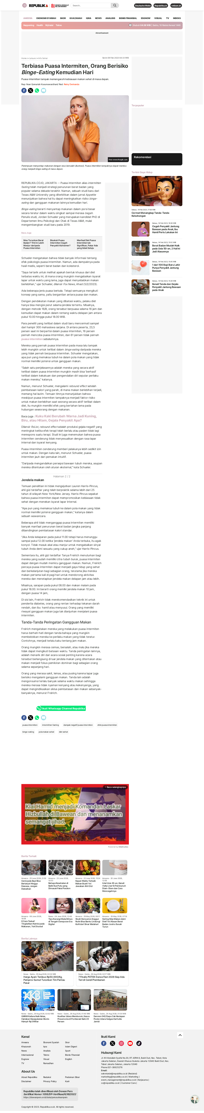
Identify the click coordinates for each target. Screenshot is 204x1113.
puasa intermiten (32, 339)
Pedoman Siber (72, 1077)
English (68, 1059)
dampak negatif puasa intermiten (78, 725)
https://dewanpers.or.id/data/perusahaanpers (45, 1097)
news (98, 18)
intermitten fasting (50, 725)
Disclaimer (26, 1081)
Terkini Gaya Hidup (142, 172)
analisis (110, 18)
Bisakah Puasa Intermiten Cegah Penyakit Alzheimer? (60, 243)
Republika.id (161, 5)
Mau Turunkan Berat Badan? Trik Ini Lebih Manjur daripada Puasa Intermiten (33, 244)
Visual (46, 1059)
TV (167, 18)
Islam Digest (71, 1046)
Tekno (59, 25)
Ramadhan (48, 1063)
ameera (27, 18)
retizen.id (176, 5)
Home (24, 58)
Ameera (25, 1042)
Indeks (177, 18)
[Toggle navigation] (24, 5)
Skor (67, 1042)
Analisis (47, 1050)
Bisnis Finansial (128, 18)
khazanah (76, 18)
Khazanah (26, 1046)
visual (158, 18)
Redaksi (47, 1077)
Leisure (32, 58)
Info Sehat (42, 58)
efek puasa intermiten (107, 725)
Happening (28, 25)
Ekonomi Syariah (46, 18)
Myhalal (49, 25)
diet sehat (63, 732)
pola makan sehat (46, 732)
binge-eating (28, 732)
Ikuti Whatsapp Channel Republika (63, 708)
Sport (67, 1050)
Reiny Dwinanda (71, 84)
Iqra (45, 1046)
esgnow (145, 18)
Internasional (27, 1055)
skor (63, 18)
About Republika (29, 1077)
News (24, 1050)
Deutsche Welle (143, 5)
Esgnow (25, 1059)
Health (40, 25)
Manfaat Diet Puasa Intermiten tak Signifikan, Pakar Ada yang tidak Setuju (87, 244)
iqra (88, 18)
